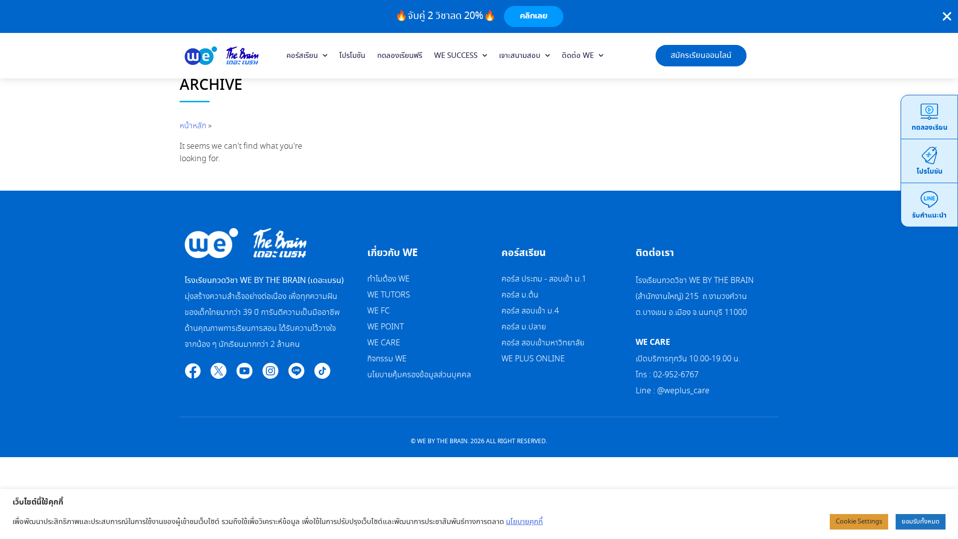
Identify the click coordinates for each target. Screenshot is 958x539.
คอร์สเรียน (302, 55)
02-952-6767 (677, 375)
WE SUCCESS (456, 55)
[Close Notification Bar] (947, 16)
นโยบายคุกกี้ (524, 522)
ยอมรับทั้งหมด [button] (921, 522)
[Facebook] (193, 371)
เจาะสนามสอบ (519, 55)
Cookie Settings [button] (859, 522)
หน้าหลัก (193, 126)
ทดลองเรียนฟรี (399, 55)
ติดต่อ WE (578, 55)
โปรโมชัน (352, 55)
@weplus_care (683, 391)
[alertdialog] (479, 16)
